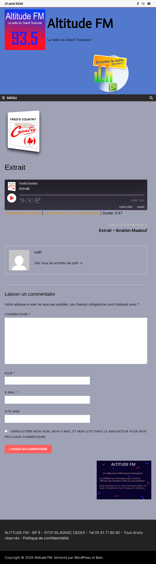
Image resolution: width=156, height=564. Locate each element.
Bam (99, 557)
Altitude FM (80, 23)
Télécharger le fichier (23, 213)
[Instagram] (143, 3)
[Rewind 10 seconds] (22, 200)
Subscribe (125, 207)
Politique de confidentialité (45, 538)
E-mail (11, 392)
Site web (12, 411)
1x (29, 200)
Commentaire (17, 314)
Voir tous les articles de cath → (58, 263)
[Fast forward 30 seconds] (39, 200)
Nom (10, 373)
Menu (12, 98)
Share (140, 207)
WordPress (82, 557)
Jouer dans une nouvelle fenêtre (71, 213)
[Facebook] (138, 3)
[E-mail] (148, 3)
